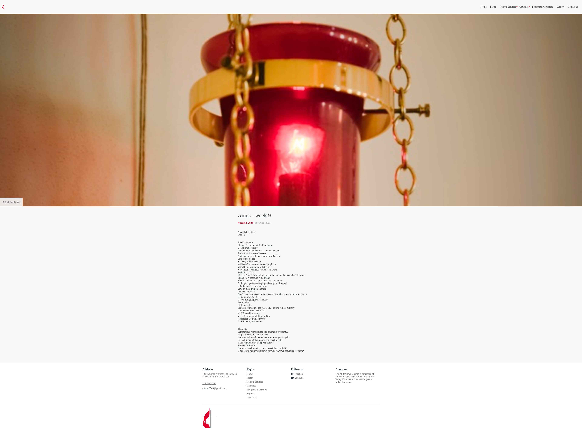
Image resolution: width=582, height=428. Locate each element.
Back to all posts (12, 202)
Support (560, 6)
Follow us (297, 369)
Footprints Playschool (542, 6)
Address (207, 369)
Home (484, 6)
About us (341, 369)
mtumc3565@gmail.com (214, 388)
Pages (250, 369)
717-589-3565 (209, 383)
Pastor (493, 6)
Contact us (573, 6)
